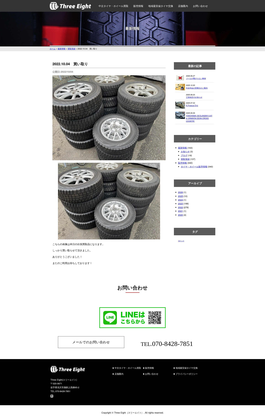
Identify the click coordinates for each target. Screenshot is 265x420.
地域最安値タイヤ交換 (160, 6)
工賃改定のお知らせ (194, 97)
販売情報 (138, 6)
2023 (180, 203)
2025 (180, 196)
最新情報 (182, 147)
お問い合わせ (200, 6)
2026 (180, 192)
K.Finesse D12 (192, 105)
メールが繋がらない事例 (196, 78)
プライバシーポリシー (187, 373)
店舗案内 (183, 6)
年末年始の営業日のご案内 (197, 88)
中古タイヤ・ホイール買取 (113, 6)
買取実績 (185, 159)
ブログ (184, 155)
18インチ (181, 241)
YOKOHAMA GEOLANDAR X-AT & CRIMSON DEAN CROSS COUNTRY (199, 118)
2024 (180, 199)
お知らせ (185, 151)
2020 (180, 214)
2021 (180, 211)
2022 (180, 207)
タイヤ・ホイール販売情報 (194, 166)
